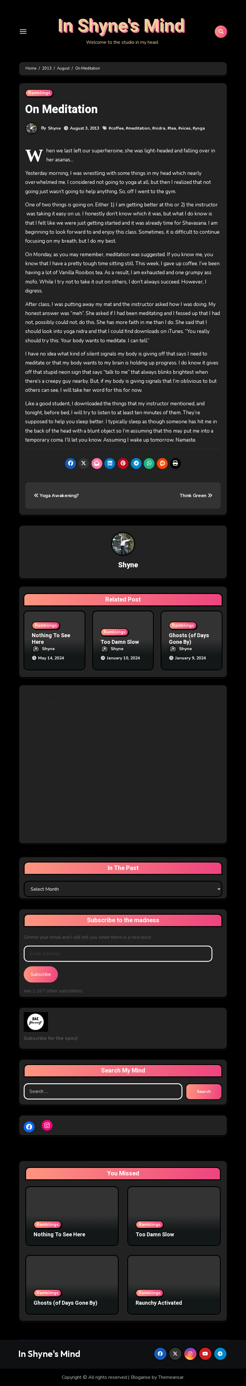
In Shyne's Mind (121, 26)
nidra (159, 128)
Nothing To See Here (51, 639)
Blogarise (141, 1377)
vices (185, 128)
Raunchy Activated (159, 1303)
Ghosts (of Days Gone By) (189, 639)
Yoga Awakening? (58, 495)
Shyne (54, 128)
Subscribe (41, 974)
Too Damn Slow (119, 642)
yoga (200, 128)
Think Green (194, 495)
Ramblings (39, 93)
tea (173, 128)
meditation (139, 128)
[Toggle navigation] (23, 31)
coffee (117, 128)
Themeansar (171, 1377)
